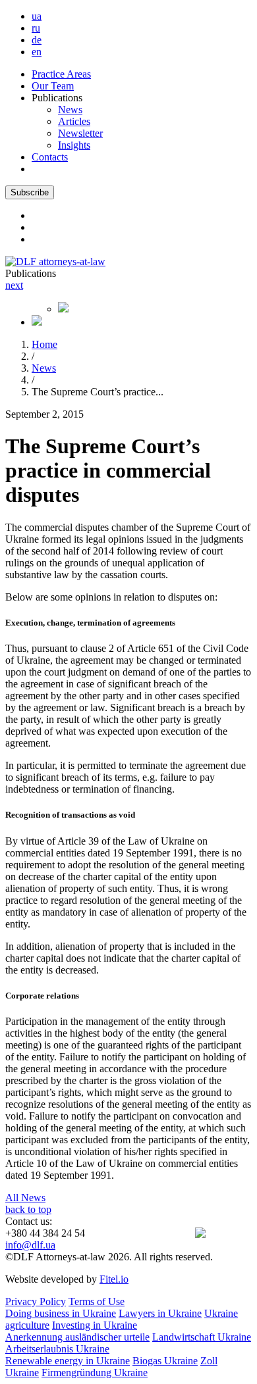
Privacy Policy (35, 1301)
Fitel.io (114, 1279)
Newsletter (80, 133)
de (37, 39)
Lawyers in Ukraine (160, 1313)
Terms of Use (97, 1301)
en (37, 51)
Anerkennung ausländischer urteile (77, 1337)
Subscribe (30, 192)
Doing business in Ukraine (60, 1313)
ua (37, 16)
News (70, 109)
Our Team (53, 85)
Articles (74, 121)
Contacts (50, 156)
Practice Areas (61, 74)
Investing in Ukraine (94, 1325)
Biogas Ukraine (165, 1360)
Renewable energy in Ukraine (67, 1360)
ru (36, 28)
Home (44, 344)
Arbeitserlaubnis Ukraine (57, 1348)
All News (25, 1197)
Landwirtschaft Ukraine (201, 1337)
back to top (28, 1209)
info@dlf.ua (30, 1244)
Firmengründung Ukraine (95, 1372)
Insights (74, 145)
